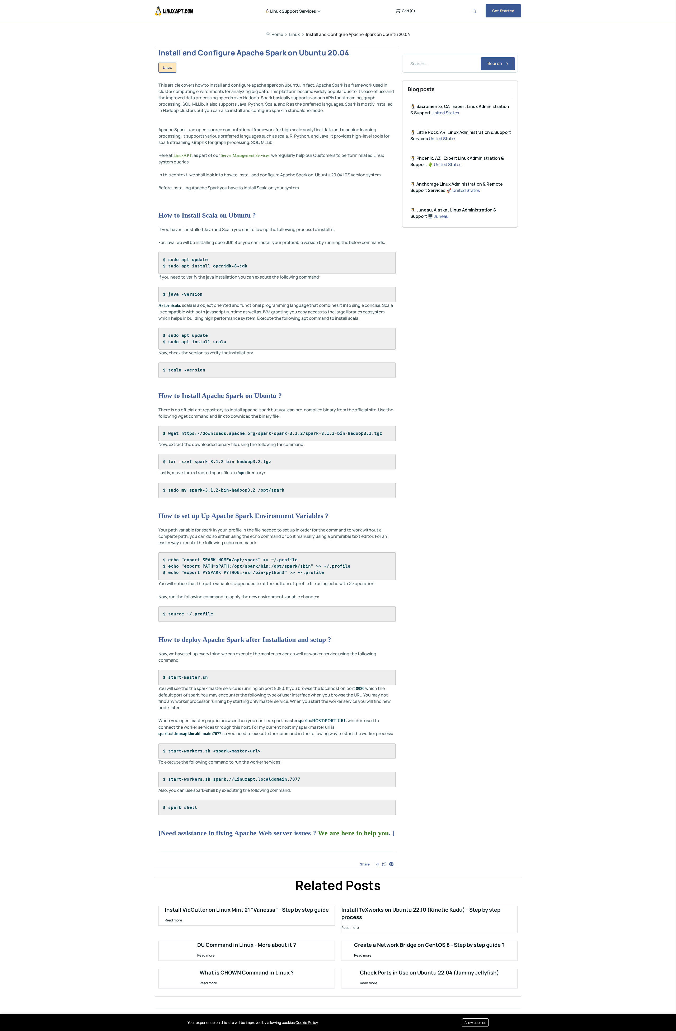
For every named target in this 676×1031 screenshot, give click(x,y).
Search (495, 63)
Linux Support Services (292, 11)
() (408, 10)
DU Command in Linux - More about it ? (246, 944)
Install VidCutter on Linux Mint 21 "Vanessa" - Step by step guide (247, 909)
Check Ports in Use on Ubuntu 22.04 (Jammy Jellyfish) (429, 972)
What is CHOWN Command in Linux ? (247, 972)
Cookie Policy (306, 1022)
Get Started (503, 10)
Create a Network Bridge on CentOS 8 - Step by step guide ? (429, 944)
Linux (294, 34)
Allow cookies (475, 1022)
